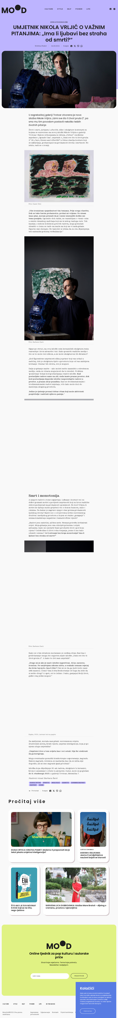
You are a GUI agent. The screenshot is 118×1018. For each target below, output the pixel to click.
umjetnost (33, 785)
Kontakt (55, 1012)
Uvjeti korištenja (67, 1012)
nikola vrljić (56, 782)
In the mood (50, 1004)
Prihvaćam (88, 1011)
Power (79, 9)
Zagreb (41, 785)
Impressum (34, 1012)
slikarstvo (65, 782)
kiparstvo (46, 782)
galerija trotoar (35, 782)
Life (88, 9)
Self (69, 9)
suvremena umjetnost (78, 782)
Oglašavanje (45, 1012)
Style (60, 9)
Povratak (34, 791)
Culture (49, 9)
